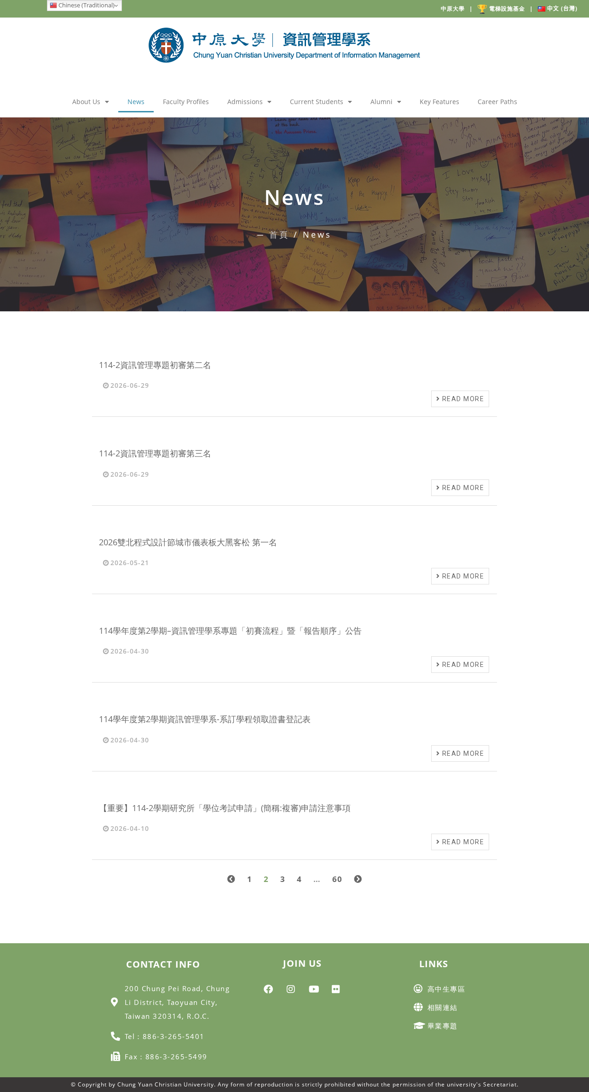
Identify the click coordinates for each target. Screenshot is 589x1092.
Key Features (439, 101)
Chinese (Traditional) (86, 5)
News (135, 101)
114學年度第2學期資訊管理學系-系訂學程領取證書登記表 (205, 718)
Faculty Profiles (186, 101)
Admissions (245, 101)
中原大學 (457, 8)
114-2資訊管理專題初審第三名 (155, 453)
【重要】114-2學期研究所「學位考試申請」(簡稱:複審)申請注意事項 (225, 807)
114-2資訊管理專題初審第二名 (155, 364)
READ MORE (462, 399)
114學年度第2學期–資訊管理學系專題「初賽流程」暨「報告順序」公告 (230, 630)
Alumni (381, 101)
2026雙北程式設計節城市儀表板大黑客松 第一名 (188, 542)
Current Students (316, 101)
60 (337, 879)
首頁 (279, 234)
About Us (86, 101)
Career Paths (497, 101)
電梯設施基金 (511, 8)
